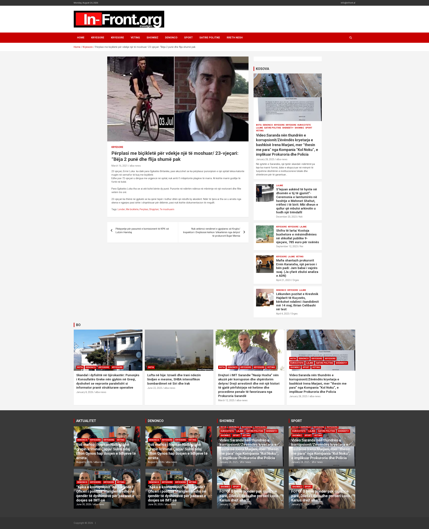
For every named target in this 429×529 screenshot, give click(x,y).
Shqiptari (154, 209)
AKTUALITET (86, 421)
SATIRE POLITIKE (209, 37)
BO (78, 325)
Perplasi (144, 209)
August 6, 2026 (84, 462)
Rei (301, 246)
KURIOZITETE (304, 125)
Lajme (259, 128)
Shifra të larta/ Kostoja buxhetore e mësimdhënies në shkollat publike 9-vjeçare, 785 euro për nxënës (297, 236)
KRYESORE (97, 37)
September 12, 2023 (287, 246)
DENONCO (171, 37)
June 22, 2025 (154, 388)
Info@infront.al (348, 3)
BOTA (259, 125)
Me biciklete (132, 209)
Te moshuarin (167, 209)
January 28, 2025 (265, 159)
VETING (135, 37)
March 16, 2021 (119, 165)
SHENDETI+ (287, 128)
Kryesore (117, 37)
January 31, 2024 (229, 504)
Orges (296, 280)
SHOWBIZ (152, 37)
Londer (121, 209)
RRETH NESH (235, 37)
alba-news (135, 165)
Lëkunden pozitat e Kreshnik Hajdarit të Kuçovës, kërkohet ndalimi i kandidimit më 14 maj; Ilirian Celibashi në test (297, 301)
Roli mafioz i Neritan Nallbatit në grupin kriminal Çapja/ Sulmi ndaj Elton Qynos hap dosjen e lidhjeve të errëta (106, 451)
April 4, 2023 (282, 313)
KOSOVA (262, 69)
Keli (300, 216)
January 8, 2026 (84, 392)
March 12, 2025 (226, 400)
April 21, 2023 (283, 280)
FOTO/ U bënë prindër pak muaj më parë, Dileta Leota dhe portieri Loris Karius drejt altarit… (249, 495)
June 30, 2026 (83, 504)
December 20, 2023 (286, 216)
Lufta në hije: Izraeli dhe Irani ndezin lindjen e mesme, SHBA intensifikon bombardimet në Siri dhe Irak (174, 379)
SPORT (188, 37)
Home (80, 37)
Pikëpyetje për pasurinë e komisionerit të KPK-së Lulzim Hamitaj (142, 230)
